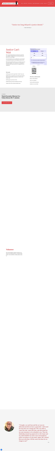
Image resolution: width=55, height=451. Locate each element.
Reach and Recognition (36, 3)
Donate (50, 3)
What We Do (25, 3)
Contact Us (45, 3)
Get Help (41, 3)
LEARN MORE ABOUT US (7, 102)
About (22, 3)
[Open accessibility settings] (1, 449)
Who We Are (30, 3)
